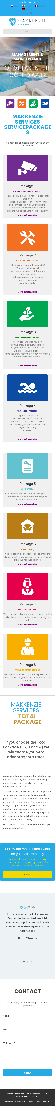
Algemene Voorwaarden (37, 1102)
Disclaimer (9, 1102)
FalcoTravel (35, 1096)
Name (6, 1016)
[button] (27, 874)
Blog (49, 1102)
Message (8, 1043)
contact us (17, 827)
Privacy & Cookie (20, 1102)
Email (6, 1029)
